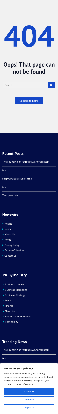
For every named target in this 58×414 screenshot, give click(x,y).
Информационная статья (17, 178)
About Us (9, 234)
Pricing (8, 223)
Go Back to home (29, 100)
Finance (9, 306)
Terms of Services (14, 250)
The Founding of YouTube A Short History (25, 161)
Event (8, 300)
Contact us (10, 256)
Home (7, 239)
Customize (29, 399)
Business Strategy (15, 295)
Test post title (10, 195)
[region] (29, 388)
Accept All (29, 391)
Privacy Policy (11, 245)
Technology (11, 322)
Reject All (29, 407)
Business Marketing (16, 290)
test (4, 170)
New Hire (10, 311)
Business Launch (14, 284)
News (7, 229)
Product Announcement (18, 316)
